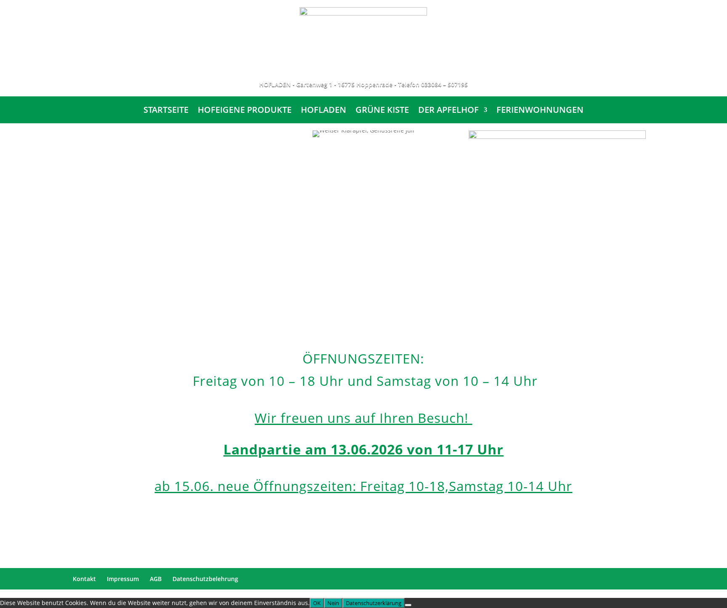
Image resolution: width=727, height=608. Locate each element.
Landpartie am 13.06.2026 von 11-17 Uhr (363, 449)
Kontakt (84, 579)
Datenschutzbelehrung (205, 579)
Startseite (165, 111)
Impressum (123, 579)
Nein (333, 603)
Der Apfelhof (448, 111)
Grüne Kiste (382, 111)
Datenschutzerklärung (373, 603)
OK (317, 603)
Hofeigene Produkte (245, 111)
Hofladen (323, 111)
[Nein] (408, 605)
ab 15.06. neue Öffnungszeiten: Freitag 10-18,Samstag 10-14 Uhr (363, 486)
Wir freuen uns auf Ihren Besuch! (363, 418)
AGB (156, 579)
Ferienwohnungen (540, 111)
